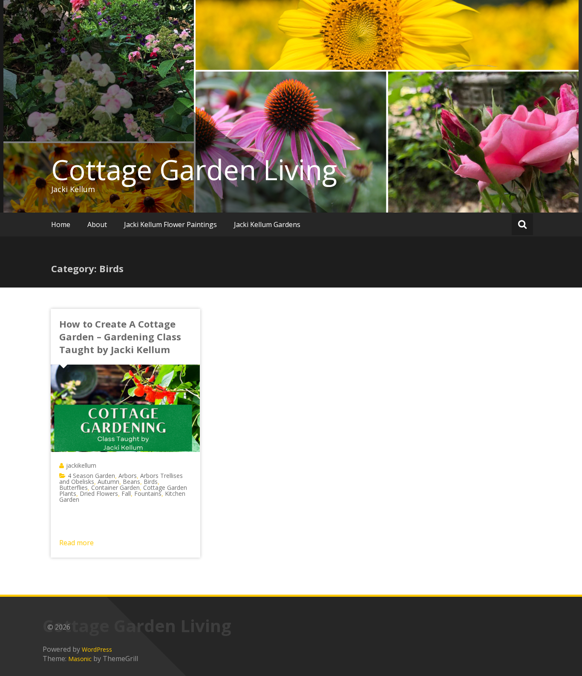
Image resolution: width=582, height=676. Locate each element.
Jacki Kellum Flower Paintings (170, 224)
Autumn (108, 482)
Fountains (147, 493)
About (97, 224)
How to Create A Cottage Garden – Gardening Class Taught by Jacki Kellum (120, 336)
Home (60, 224)
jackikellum (81, 465)
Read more (76, 542)
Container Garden (115, 487)
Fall (126, 493)
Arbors (127, 476)
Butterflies (73, 487)
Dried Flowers (99, 493)
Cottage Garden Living (194, 169)
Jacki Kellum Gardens (267, 224)
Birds (151, 482)
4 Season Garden (91, 476)
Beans (131, 482)
